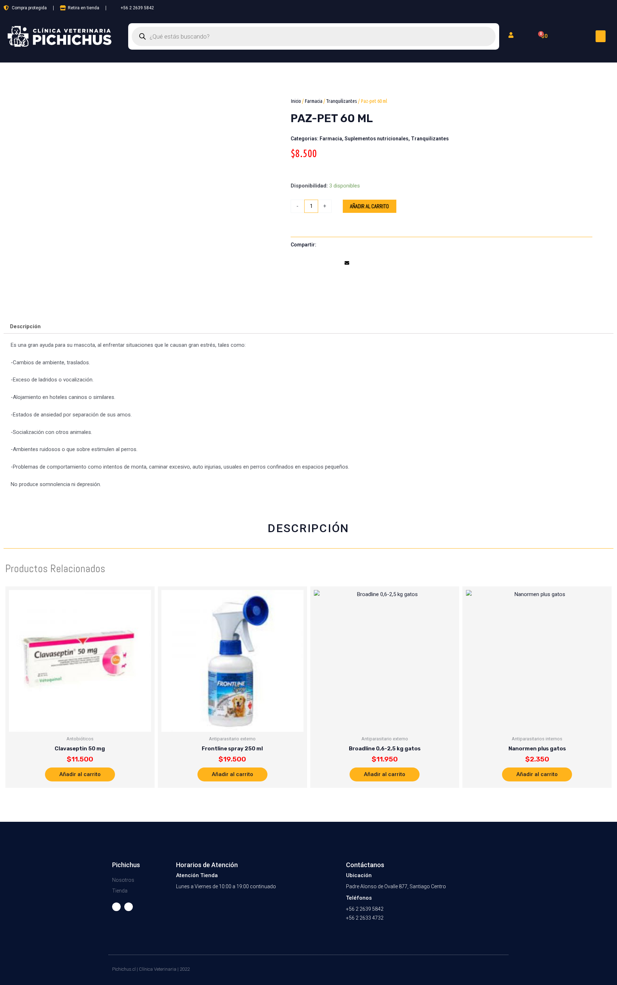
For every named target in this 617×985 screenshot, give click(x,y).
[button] (601, 36)
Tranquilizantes (341, 101)
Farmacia (313, 101)
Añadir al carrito (369, 206)
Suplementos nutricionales (376, 138)
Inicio (296, 101)
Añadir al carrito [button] (80, 774)
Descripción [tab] (25, 326)
